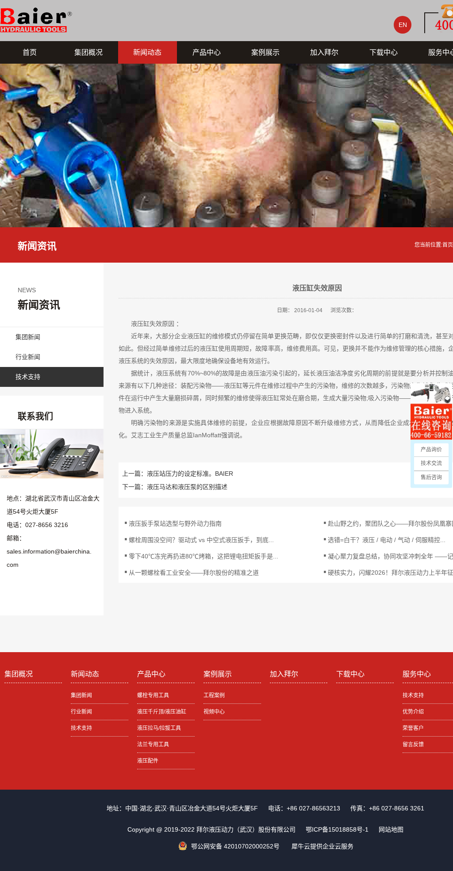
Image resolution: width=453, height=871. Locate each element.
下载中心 (383, 52)
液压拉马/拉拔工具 (159, 728)
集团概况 (88, 52)
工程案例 (214, 695)
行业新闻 (27, 356)
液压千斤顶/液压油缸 (161, 712)
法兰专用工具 (153, 744)
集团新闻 (27, 336)
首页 (30, 52)
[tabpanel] (226, 163)
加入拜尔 (324, 52)
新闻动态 (147, 52)
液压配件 (147, 761)
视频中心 (214, 712)
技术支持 (27, 376)
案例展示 (265, 52)
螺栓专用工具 (153, 695)
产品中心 (206, 52)
